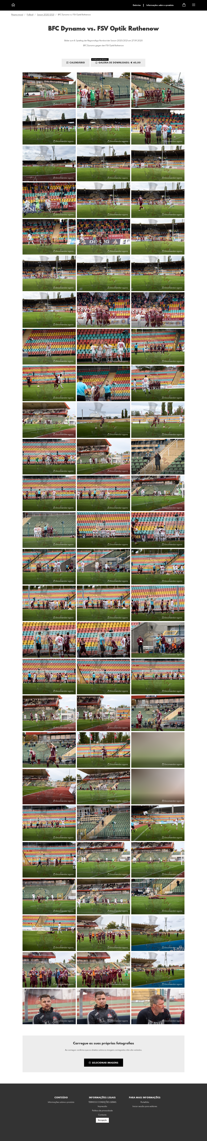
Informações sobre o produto (159, 5)
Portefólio (145, 1102)
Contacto (102, 1115)
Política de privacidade (102, 1111)
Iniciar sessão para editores (145, 1106)
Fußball (30, 15)
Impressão (102, 1106)
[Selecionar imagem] (26, 104)
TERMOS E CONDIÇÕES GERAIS (102, 1102)
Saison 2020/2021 (45, 15)
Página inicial (17, 15)
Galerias (137, 5)
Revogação (102, 1120)
